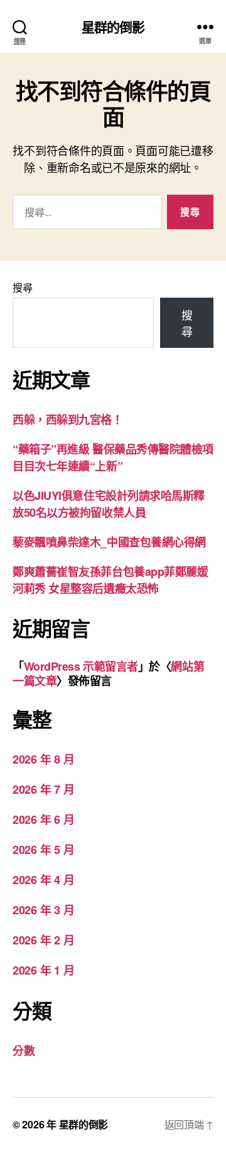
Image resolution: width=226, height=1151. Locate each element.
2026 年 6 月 (43, 819)
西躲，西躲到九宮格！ (68, 419)
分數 (24, 1050)
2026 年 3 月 (43, 910)
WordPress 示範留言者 (81, 666)
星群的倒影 (113, 26)
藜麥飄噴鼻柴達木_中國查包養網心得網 (109, 542)
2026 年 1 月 (43, 970)
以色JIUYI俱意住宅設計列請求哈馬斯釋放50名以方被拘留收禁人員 (109, 504)
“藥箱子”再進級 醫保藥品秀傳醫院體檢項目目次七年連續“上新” (113, 457)
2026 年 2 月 (43, 940)
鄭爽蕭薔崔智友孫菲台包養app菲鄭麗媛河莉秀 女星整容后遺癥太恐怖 (110, 580)
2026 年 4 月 (43, 880)
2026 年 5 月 (43, 849)
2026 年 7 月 (43, 789)
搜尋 (22, 287)
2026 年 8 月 (43, 759)
